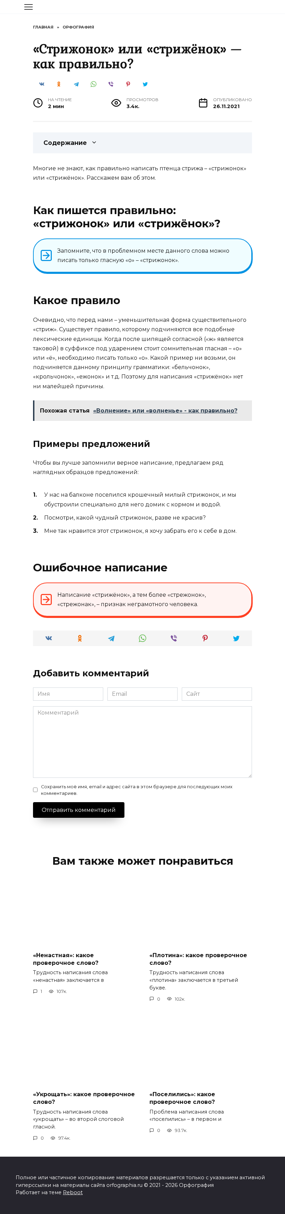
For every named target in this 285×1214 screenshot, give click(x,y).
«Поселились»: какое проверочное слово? (182, 1098)
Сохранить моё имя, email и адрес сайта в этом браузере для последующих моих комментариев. (137, 790)
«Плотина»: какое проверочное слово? (198, 959)
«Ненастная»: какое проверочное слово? (65, 959)
